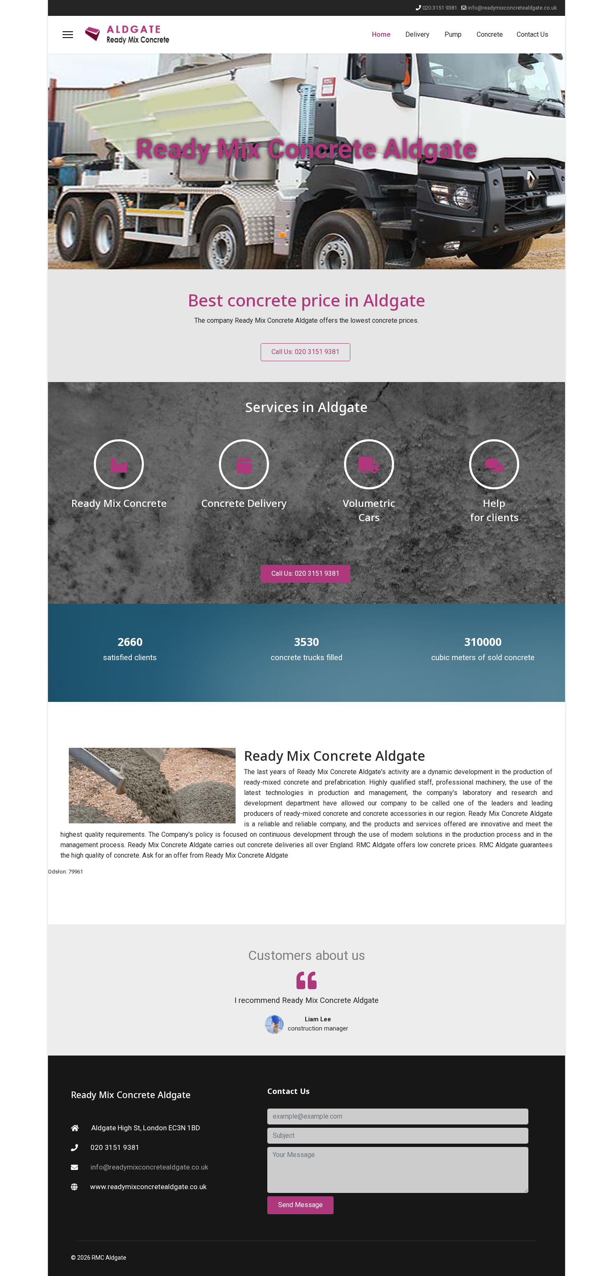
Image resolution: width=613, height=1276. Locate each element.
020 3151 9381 (439, 8)
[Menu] (68, 34)
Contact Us (532, 34)
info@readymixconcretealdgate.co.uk (512, 8)
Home (381, 34)
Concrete (490, 34)
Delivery (417, 34)
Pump (453, 34)
